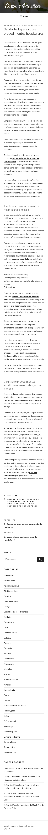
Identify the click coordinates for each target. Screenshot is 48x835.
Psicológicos (9, 711)
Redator (37, 26)
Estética (7, 638)
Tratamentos (9, 747)
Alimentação (9, 581)
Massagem (9, 664)
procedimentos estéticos (15, 705)
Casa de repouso (11, 601)
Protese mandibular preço (22, 506)
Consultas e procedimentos (16, 612)
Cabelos (7, 596)
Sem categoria (10, 732)
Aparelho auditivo (11, 586)
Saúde (6, 716)
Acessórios (9, 575)
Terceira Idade (10, 742)
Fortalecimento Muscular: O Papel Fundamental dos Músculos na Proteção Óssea (21, 796)
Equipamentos (10, 633)
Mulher (7, 674)
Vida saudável (10, 752)
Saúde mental (10, 721)
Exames (7, 643)
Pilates (7, 700)
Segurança (8, 726)
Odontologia (9, 690)
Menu (25, 16)
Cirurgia (7, 606)
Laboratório (9, 659)
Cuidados (8, 617)
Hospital (12, 495)
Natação (7, 685)
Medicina (8, 669)
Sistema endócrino (12, 737)
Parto (6, 695)
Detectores (9, 622)
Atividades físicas (11, 591)
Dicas (6, 627)
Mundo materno (11, 679)
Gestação (8, 648)
